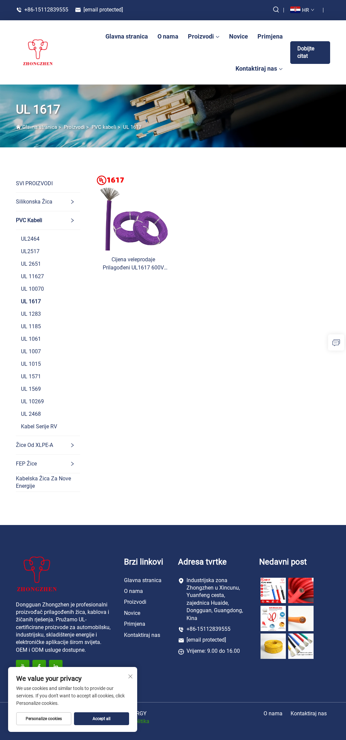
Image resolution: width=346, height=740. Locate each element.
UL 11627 (32, 276)
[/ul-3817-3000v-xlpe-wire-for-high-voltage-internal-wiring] (273, 590)
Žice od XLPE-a (34, 445)
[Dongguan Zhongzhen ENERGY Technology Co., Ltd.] (38, 52)
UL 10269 (32, 401)
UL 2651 (31, 264)
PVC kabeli (104, 127)
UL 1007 (31, 351)
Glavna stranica (126, 36)
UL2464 (30, 239)
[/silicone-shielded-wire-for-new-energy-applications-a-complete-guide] (301, 618)
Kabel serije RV (39, 426)
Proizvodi (201, 36)
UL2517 (30, 251)
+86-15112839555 (45, 9)
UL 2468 (31, 414)
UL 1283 (31, 314)
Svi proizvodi (34, 183)
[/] (37, 573)
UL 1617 (132, 127)
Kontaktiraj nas (256, 68)
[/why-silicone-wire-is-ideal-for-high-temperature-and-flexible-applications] (301, 646)
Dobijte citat (305, 52)
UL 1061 (31, 339)
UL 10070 (32, 289)
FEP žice (26, 463)
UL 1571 (31, 376)
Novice (238, 36)
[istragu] (336, 342)
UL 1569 (31, 389)
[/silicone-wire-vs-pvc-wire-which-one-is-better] (273, 646)
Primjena (270, 36)
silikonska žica (34, 201)
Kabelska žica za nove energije (43, 482)
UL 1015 (31, 364)
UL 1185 (31, 326)
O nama (167, 36)
